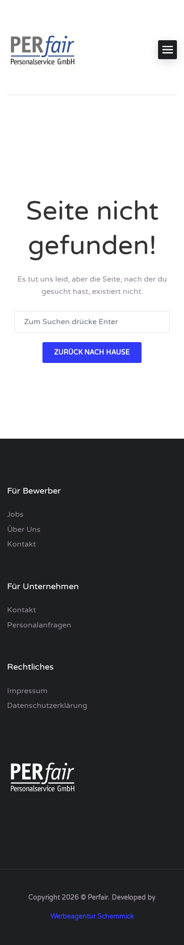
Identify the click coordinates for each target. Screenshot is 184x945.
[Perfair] (42, 49)
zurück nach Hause (92, 352)
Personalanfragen (39, 625)
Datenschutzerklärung (47, 705)
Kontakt (21, 544)
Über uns (24, 529)
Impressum (27, 691)
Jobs (15, 514)
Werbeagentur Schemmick (92, 916)
